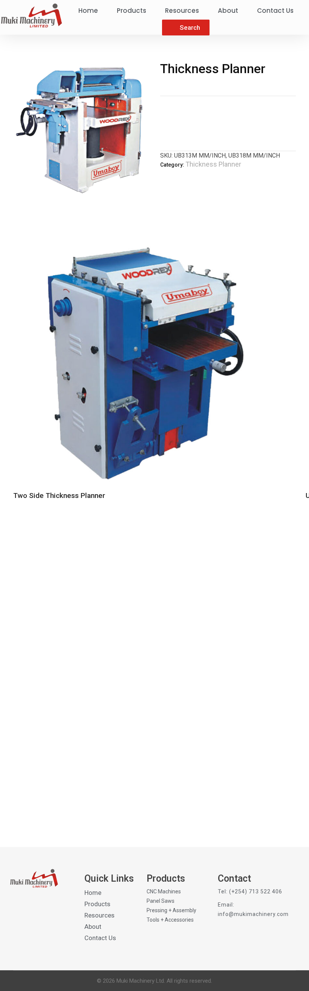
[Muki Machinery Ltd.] (31, 15)
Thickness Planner (213, 164)
